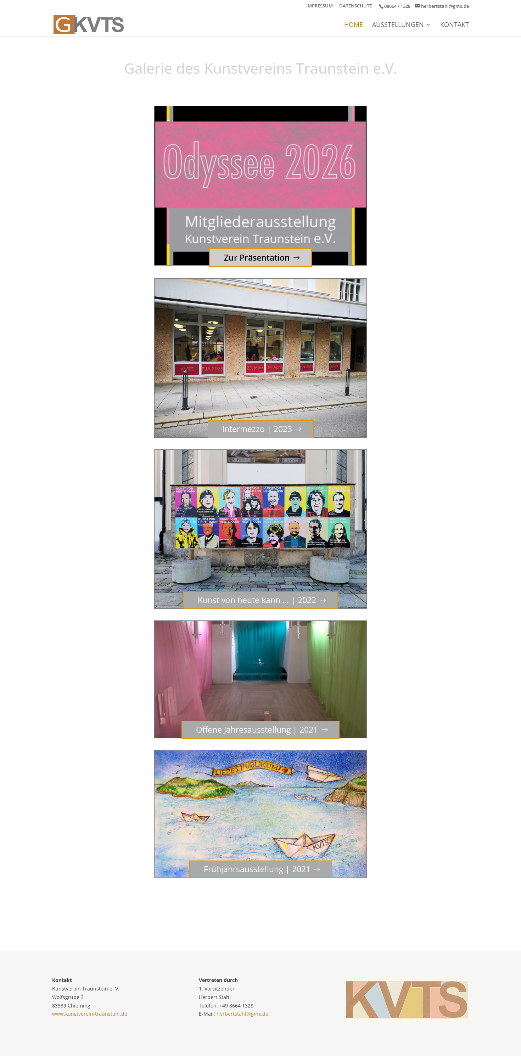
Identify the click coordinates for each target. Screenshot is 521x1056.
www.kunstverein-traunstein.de (89, 1013)
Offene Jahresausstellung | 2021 (257, 729)
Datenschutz (355, 6)
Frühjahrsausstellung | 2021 (257, 869)
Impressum (319, 6)
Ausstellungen (398, 25)
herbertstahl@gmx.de (242, 1013)
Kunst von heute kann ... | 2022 (257, 600)
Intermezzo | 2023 (257, 429)
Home (353, 25)
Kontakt (454, 25)
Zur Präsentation (257, 257)
